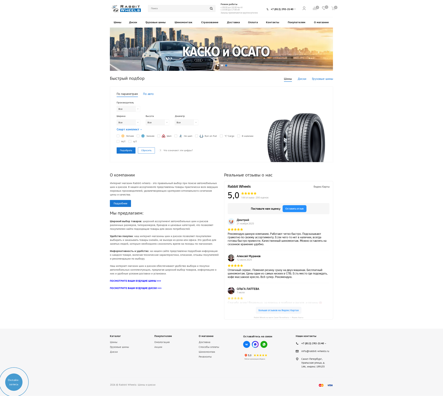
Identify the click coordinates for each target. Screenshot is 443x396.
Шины (113, 342)
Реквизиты (205, 356)
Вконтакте (246, 344)
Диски (114, 351)
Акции (158, 347)
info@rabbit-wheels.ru (315, 351)
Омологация (162, 342)
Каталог (115, 336)
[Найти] (211, 8)
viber (263, 344)
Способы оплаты (209, 347)
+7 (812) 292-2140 (282, 9)
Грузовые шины (119, 347)
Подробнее (120, 203)
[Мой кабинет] (304, 9)
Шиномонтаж (207, 351)
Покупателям (163, 336)
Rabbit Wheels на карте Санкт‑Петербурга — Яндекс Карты (278, 317)
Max (255, 344)
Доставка (204, 342)
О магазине (206, 336)
